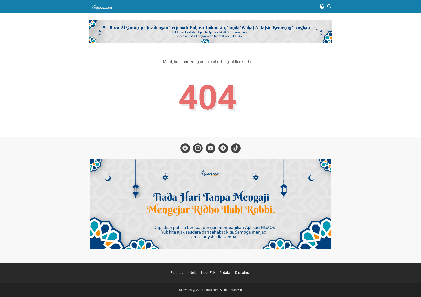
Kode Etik (208, 273)
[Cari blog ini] (329, 6)
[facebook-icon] (185, 148)
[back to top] (411, 286)
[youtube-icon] (210, 148)
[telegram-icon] (223, 148)
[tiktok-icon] (236, 148)
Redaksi (225, 273)
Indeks (192, 273)
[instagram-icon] (198, 148)
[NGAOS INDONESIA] (103, 6)
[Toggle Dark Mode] (322, 6)
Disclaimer (243, 273)
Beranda (177, 273)
